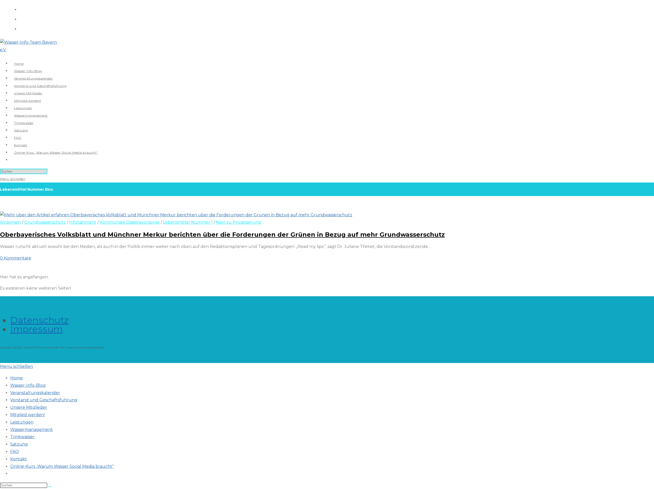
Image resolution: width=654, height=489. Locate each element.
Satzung (19, 444)
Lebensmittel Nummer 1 (188, 222)
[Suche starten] (50, 486)
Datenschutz (39, 320)
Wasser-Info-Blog (28, 385)
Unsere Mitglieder (28, 407)
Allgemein (10, 222)
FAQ (14, 451)
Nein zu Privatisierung (238, 222)
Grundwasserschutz (45, 222)
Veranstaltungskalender (35, 392)
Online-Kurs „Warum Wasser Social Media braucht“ (62, 466)
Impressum (36, 329)
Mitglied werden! (27, 414)
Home (16, 378)
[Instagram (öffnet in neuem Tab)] (21, 19)
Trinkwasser (22, 436)
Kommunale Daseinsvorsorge (130, 222)
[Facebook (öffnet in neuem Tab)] (21, 9)
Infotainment (82, 222)
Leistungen (21, 422)
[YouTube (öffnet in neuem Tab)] (21, 28)
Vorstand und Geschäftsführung (43, 399)
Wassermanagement (31, 429)
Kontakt (18, 459)
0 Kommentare (15, 258)
